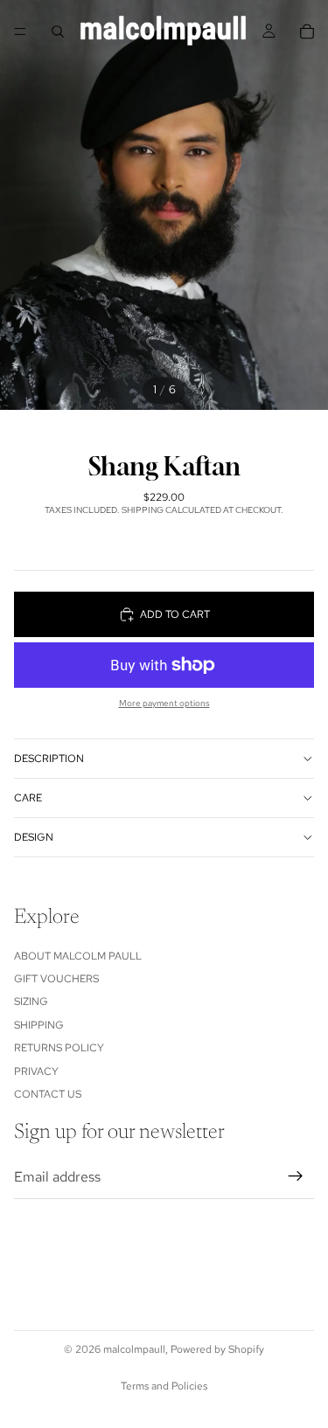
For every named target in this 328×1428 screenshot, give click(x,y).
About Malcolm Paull (78, 956)
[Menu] (20, 31)
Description (49, 759)
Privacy (36, 1071)
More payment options (164, 703)
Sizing (31, 1002)
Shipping (39, 1025)
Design (33, 837)
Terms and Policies (164, 1386)
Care (28, 798)
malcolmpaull (134, 1349)
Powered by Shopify (217, 1349)
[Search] (57, 31)
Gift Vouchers (56, 979)
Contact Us (47, 1094)
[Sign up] (295, 1177)
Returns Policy (59, 1048)
